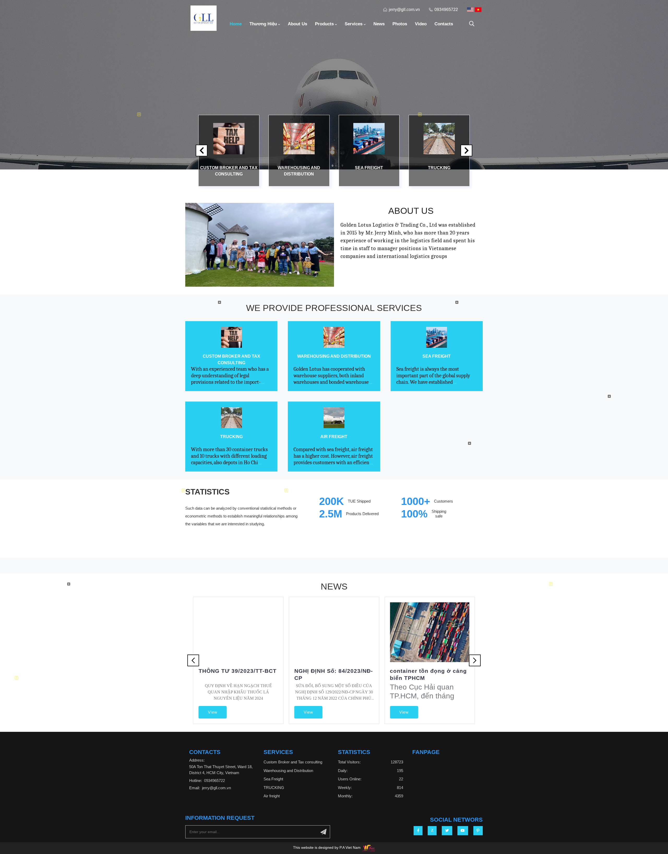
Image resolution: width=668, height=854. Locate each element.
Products (324, 23)
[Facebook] (418, 830)
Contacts (443, 23)
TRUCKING (439, 168)
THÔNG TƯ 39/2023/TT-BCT (238, 671)
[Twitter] (447, 830)
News (379, 23)
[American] (470, 9)
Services (353, 23)
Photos (399, 23)
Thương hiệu (263, 23)
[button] (466, 150)
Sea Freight (369, 168)
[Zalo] (432, 830)
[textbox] (327, 848)
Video (421, 23)
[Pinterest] (478, 830)
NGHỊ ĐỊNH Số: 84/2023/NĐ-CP (333, 674)
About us (297, 23)
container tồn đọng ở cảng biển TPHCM (428, 674)
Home (236, 23)
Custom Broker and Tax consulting (229, 171)
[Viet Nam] (478, 9)
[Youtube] (462, 830)
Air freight (333, 436)
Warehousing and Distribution (299, 171)
